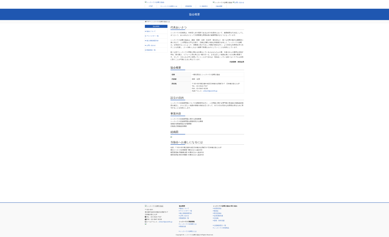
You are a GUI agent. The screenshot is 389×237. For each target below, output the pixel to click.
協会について (151, 31)
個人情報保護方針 (152, 41)
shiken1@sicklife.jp (210, 91)
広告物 (216, 218)
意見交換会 (217, 213)
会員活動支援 (218, 216)
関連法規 (183, 226)
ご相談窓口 (204, 6)
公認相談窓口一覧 (220, 225)
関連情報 (189, 6)
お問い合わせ (151, 45)
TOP (151, 6)
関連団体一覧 (151, 50)
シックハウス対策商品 (221, 228)
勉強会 (216, 211)
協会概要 (219, 6)
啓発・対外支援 (219, 220)
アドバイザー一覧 (152, 36)
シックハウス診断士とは (169, 6)
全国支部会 (217, 208)
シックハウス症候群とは (188, 224)
